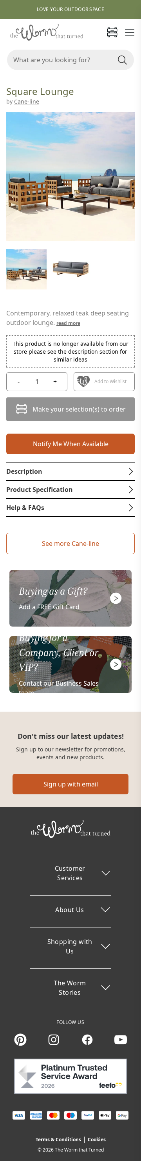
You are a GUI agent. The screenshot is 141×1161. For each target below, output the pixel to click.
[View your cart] (112, 32)
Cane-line (26, 101)
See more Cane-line (70, 543)
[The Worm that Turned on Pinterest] (20, 1039)
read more (68, 323)
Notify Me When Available (70, 444)
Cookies (97, 1139)
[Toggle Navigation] (130, 32)
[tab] (70, 471)
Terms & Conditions (58, 1139)
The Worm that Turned (79, 1149)
